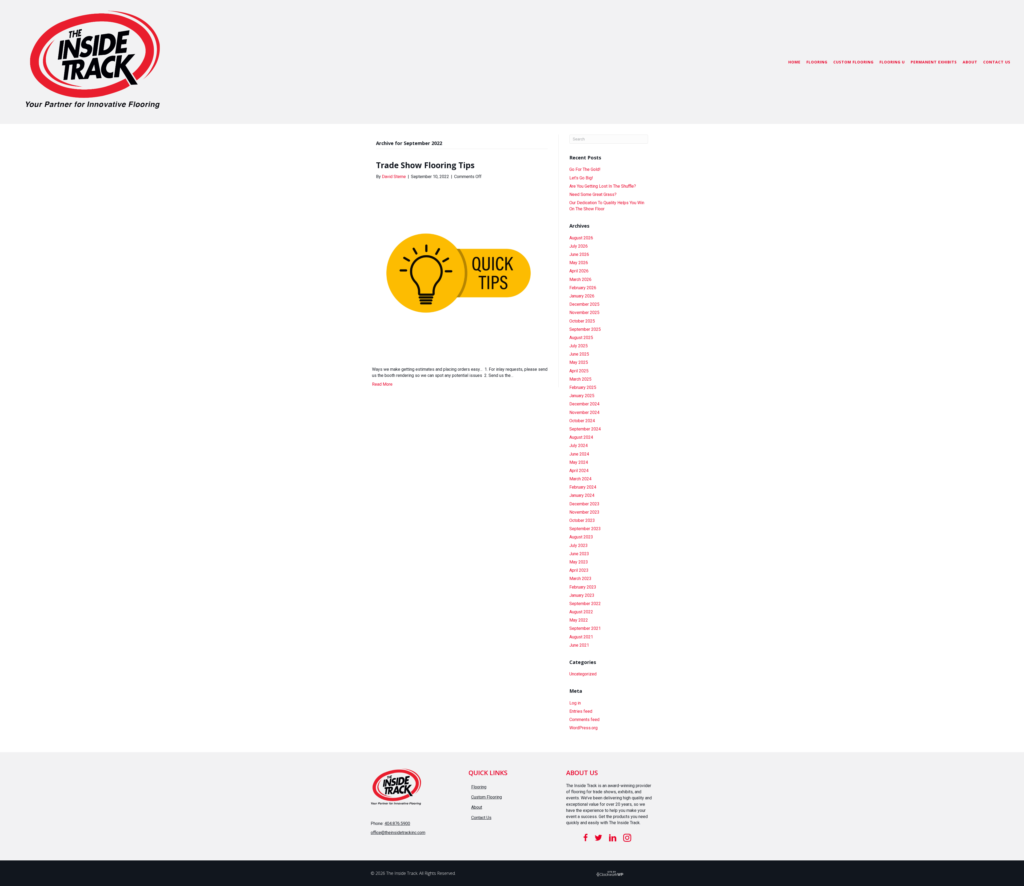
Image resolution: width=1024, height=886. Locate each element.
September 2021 (585, 628)
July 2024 (578, 445)
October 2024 (582, 420)
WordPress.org (583, 727)
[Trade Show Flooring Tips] (458, 272)
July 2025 (578, 345)
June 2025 (579, 354)
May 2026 (578, 262)
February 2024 (582, 487)
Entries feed (580, 711)
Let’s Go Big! (581, 177)
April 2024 (579, 470)
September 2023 (585, 528)
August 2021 (581, 636)
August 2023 (581, 536)
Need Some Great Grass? (593, 194)
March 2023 (580, 578)
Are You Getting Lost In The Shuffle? (602, 186)
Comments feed (584, 719)
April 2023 (579, 570)
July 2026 (578, 246)
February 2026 (582, 287)
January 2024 (581, 495)
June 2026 (579, 254)
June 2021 (579, 645)
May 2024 (578, 462)
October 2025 (582, 321)
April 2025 (579, 370)
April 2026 (579, 270)
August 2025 (581, 337)
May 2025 (578, 362)
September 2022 (585, 603)
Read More (382, 384)
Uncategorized (583, 673)
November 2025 (584, 312)
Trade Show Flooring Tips (425, 165)
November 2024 (584, 412)
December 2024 (584, 403)
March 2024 (580, 478)
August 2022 (581, 611)
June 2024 (579, 454)
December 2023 (584, 503)
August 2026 (581, 237)
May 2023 (578, 562)
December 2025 (584, 304)
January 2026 (581, 296)
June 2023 (579, 553)
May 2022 (578, 620)
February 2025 (582, 387)
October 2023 (582, 520)
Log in (575, 703)
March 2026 (580, 279)
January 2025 (581, 395)
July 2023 (578, 545)
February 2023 (582, 587)
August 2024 (581, 437)
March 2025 (580, 379)
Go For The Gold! (585, 169)
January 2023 (581, 595)
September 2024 (585, 429)
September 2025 (585, 329)
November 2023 (584, 512)
